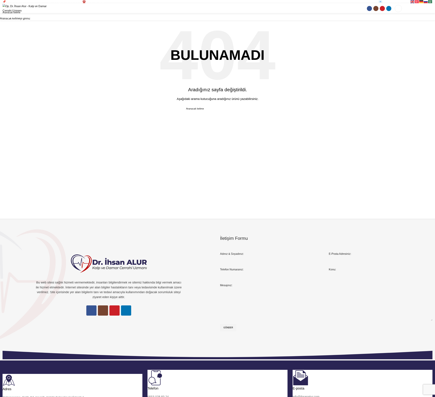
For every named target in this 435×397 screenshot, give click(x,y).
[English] (412, 1)
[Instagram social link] (375, 8)
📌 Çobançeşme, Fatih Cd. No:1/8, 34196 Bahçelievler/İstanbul (41, 1)
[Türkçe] (417, 1)
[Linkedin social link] (388, 8)
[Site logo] (28, 8)
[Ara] (398, 8)
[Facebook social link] (369, 8)
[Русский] (426, 1)
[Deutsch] (421, 1)
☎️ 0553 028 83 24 (93, 1)
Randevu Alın (419, 8)
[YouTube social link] (382, 8)
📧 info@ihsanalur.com (393, 1)
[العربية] (430, 1)
